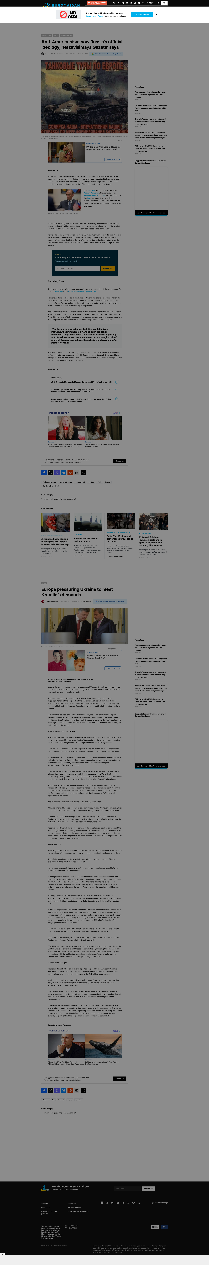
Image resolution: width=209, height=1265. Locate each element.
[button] (151, 2)
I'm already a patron (142, 14)
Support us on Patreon (95, 16)
